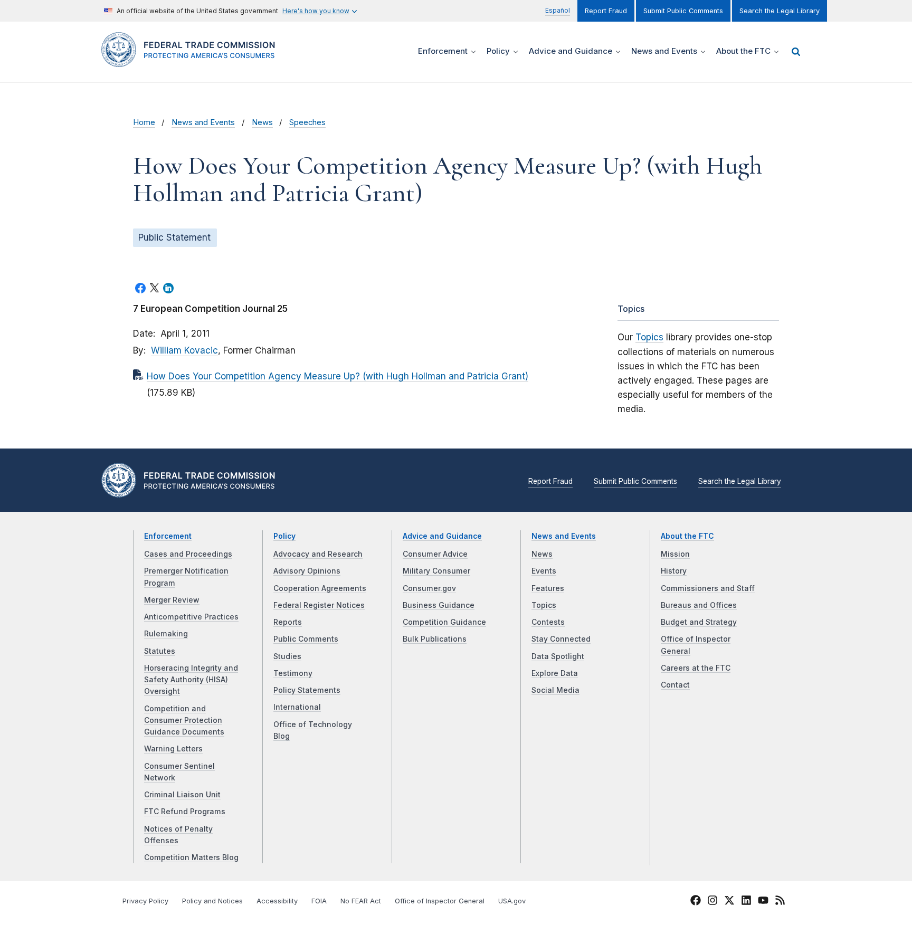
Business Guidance (438, 605)
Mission (675, 554)
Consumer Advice (435, 554)
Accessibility (277, 901)
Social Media (555, 690)
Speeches (307, 122)
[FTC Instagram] (712, 902)
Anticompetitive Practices (191, 617)
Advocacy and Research (318, 554)
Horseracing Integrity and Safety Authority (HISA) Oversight (191, 680)
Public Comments (305, 639)
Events (543, 571)
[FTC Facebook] (695, 902)
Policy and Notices (212, 901)
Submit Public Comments (683, 11)
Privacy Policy (145, 901)
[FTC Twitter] (729, 899)
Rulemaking (166, 634)
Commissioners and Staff (708, 588)
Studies (287, 656)
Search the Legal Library (779, 11)
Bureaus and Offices (699, 605)
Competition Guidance (444, 622)
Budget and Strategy (699, 622)
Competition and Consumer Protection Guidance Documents (184, 720)
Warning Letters (173, 749)
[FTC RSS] (780, 902)
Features (547, 588)
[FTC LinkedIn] (746, 902)
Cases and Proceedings (188, 554)
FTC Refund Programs (184, 811)
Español (557, 10)
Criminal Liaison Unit (182, 794)
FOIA (319, 901)
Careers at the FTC (695, 668)
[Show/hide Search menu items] (796, 51)
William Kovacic (184, 350)
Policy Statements (306, 690)
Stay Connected (561, 639)
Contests (548, 622)
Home (144, 122)
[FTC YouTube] (763, 902)
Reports (287, 622)
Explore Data (554, 673)
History (674, 571)
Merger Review (172, 600)
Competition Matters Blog (191, 857)
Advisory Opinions (306, 571)
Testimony (292, 673)
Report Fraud (606, 11)
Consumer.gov (429, 588)
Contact (675, 685)
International (297, 707)
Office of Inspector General (439, 901)
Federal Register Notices (319, 605)
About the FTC (687, 536)
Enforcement (168, 536)
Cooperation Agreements (319, 588)
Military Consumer (436, 571)
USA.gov (512, 901)
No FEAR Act (360, 901)
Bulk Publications (435, 639)
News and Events (203, 122)
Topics (649, 337)
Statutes (159, 651)
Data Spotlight (557, 656)
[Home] (192, 61)
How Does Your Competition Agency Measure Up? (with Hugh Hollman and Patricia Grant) (337, 376)
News (262, 122)
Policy (284, 536)
